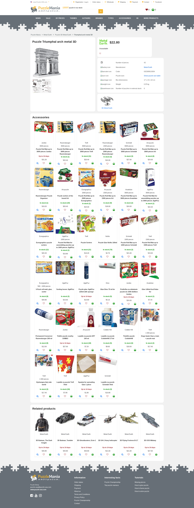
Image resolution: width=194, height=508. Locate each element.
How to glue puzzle (141, 485)
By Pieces (60, 18)
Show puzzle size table (152, 76)
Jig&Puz (150, 189)
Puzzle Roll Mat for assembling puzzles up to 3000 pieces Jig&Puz (150, 198)
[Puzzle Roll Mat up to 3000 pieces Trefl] (80, 163)
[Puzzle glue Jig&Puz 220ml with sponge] (80, 303)
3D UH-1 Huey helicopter (107, 440)
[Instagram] (40, 496)
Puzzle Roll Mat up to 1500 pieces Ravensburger (108, 151)
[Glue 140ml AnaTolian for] (144, 303)
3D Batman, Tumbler (65, 440)
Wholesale (110, 2)
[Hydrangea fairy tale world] (37, 396)
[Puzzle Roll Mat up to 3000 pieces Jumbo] (37, 163)
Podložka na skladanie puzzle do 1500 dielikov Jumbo (129, 291)
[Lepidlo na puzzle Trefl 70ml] (59, 396)
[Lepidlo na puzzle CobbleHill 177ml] (101, 350)
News (38, 18)
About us (77, 491)
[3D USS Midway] (144, 454)
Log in (86, 2)
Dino (107, 283)
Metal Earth (48, 35)
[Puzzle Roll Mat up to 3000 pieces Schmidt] (122, 163)
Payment (135, 2)
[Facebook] (31, 496)
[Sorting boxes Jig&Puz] (59, 303)
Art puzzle (150, 143)
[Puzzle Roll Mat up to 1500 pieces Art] (101, 210)
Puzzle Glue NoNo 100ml (107, 242)
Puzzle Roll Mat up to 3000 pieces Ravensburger (65, 151)
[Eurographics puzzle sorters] (37, 257)
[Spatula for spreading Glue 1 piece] (80, 396)
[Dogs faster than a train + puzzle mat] (144, 350)
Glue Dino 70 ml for (107, 289)
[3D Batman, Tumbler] (59, 454)
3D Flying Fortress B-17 (129, 440)
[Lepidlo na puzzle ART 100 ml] (80, 350)
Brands (99, 18)
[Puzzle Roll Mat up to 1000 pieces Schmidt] (122, 257)
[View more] (43, 132)
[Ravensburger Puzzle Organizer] (37, 210)
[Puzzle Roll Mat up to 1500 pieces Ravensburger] (101, 164)
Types (111, 18)
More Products (151, 18)
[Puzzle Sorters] (80, 257)
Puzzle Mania (36, 35)
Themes (73, 18)
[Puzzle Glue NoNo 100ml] (101, 257)
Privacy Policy (79, 497)
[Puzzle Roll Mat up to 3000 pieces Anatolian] (122, 210)
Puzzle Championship (82, 500)
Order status (96, 2)
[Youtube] (36, 496)
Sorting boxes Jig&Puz (65, 289)
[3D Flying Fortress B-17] (122, 454)
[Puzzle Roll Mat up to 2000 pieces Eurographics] (80, 210)
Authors (86, 18)
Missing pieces (140, 482)
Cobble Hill (108, 330)
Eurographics (86, 189)
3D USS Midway (150, 440)
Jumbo (44, 143)
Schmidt (129, 143)
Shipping (123, 2)
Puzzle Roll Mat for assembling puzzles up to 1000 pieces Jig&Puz (65, 245)
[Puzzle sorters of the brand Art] (59, 210)
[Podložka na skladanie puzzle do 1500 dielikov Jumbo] (122, 304)
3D (137, 18)
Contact (146, 2)
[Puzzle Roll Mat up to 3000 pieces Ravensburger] (59, 164)
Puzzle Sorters (86, 242)
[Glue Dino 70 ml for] (101, 303)
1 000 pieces (150, 333)
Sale (48, 18)
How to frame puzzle (142, 488)
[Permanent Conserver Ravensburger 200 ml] (37, 350)
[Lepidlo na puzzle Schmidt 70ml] (101, 396)
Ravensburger (65, 143)
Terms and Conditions (82, 494)
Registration (79, 2)
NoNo (107, 236)
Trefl (86, 143)
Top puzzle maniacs (111, 485)
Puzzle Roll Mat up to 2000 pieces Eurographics (86, 198)
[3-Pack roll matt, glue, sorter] (37, 303)
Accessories (125, 18)
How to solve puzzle (142, 491)
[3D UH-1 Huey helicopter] (101, 454)
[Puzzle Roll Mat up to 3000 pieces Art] (144, 163)
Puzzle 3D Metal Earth (63, 35)
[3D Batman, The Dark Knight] (37, 454)
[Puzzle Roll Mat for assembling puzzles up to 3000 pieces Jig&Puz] (144, 210)
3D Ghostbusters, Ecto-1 (86, 440)
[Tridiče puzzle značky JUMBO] (59, 350)
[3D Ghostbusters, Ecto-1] (80, 454)
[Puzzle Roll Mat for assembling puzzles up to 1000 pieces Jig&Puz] (59, 257)
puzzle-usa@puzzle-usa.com (40, 487)
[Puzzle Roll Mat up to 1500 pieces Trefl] (144, 257)
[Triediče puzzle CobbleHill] (122, 350)
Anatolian (128, 189)
